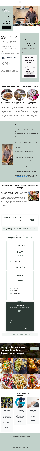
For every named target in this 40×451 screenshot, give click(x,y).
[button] (20, 2)
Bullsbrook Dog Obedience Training (7, 428)
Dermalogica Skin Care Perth (33, 420)
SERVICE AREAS (20, 442)
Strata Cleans (20, 418)
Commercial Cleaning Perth (20, 422)
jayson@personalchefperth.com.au (21, 176)
